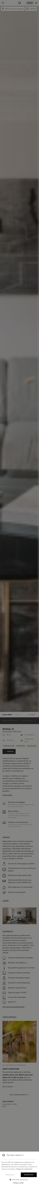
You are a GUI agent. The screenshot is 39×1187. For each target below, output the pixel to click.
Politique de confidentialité (24, 1169)
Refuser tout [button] (10, 1175)
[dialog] (19, 1169)
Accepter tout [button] (28, 1175)
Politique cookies (18, 1183)
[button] (19, 1179)
